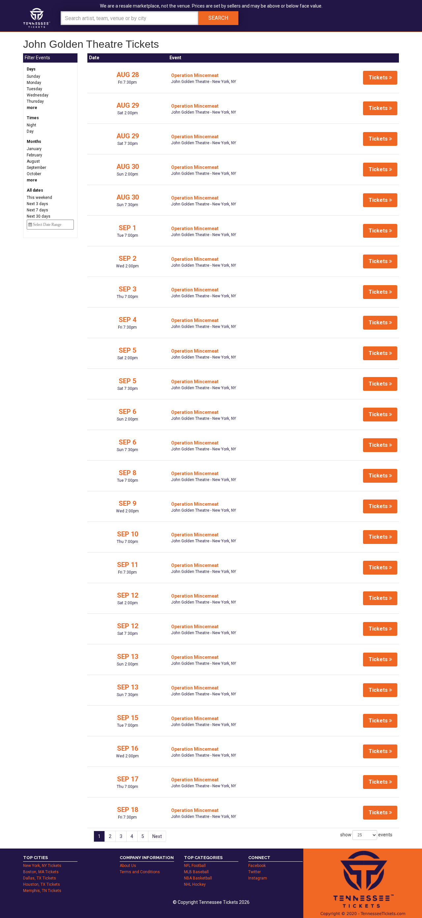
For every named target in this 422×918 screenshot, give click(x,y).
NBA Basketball (198, 878)
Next (157, 836)
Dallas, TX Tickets (39, 878)
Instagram (257, 878)
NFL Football (195, 865)
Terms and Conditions (140, 872)
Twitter (254, 872)
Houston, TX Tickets (41, 884)
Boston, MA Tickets (41, 872)
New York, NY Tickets (42, 865)
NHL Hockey (195, 884)
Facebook (257, 865)
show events (366, 834)
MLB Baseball (196, 872)
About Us (128, 865)
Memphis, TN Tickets (42, 890)
